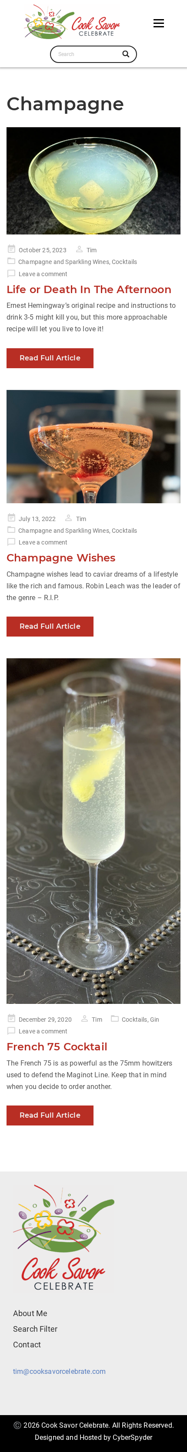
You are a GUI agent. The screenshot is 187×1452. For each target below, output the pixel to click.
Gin (154, 1019)
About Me (30, 1313)
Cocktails (124, 261)
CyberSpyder (132, 1437)
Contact (27, 1344)
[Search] (126, 54)
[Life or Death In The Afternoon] (93, 181)
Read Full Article (50, 358)
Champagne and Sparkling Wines (63, 261)
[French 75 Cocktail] (93, 831)
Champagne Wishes (61, 557)
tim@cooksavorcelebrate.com (59, 1371)
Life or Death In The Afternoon (89, 289)
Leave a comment (43, 274)
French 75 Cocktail (57, 1046)
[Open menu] (159, 23)
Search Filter (35, 1328)
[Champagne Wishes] (93, 446)
